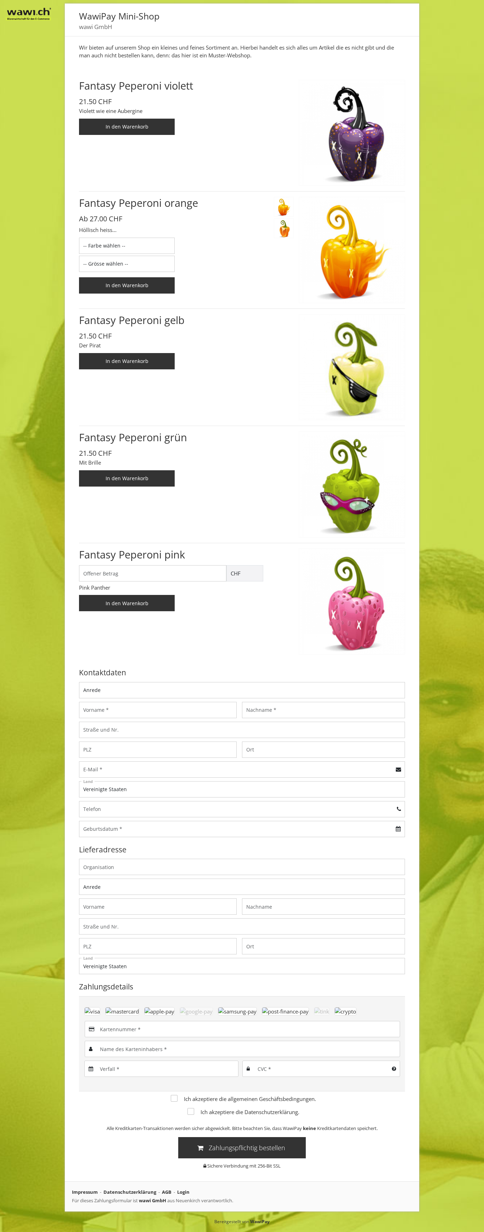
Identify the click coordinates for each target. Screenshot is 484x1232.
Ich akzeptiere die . (250, 1098)
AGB (166, 1192)
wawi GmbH (152, 1200)
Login (183, 1192)
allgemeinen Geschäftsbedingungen (271, 1098)
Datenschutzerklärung (271, 1111)
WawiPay (260, 1222)
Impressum (85, 1192)
